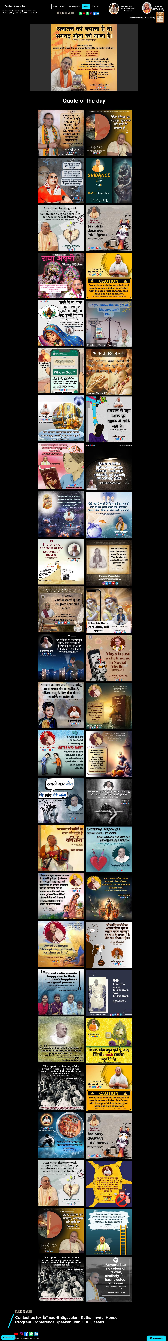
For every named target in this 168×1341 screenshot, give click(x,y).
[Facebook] (94, 13)
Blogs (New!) (150, 18)
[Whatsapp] (80, 13)
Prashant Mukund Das (15, 6)
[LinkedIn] (97, 13)
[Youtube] (84, 13)
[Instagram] (90, 13)
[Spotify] (87, 13)
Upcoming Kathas (136, 18)
